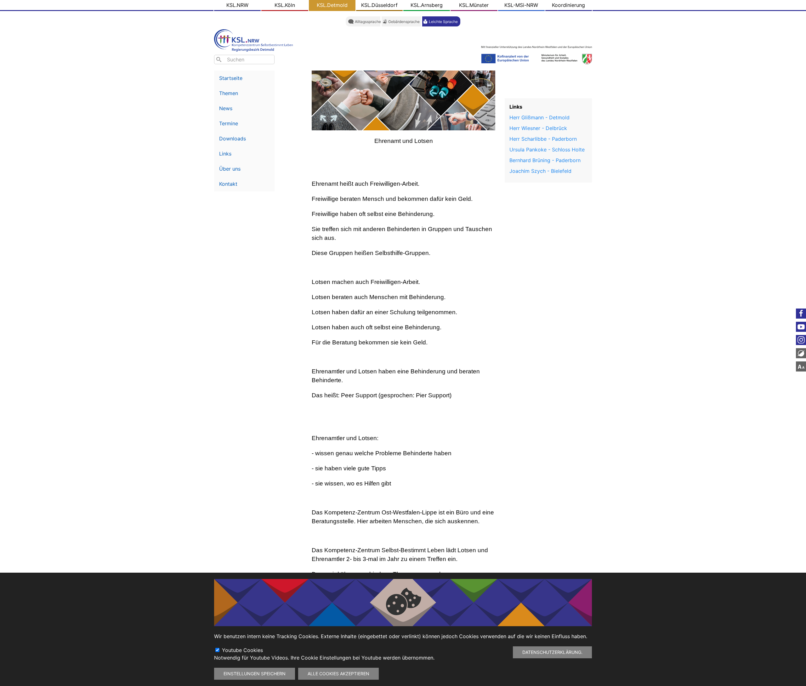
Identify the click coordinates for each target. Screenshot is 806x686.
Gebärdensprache (404, 21)
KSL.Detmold (332, 5)
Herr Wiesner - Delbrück (538, 128)
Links (225, 153)
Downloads (232, 138)
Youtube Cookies (242, 650)
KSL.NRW (237, 5)
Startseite (230, 78)
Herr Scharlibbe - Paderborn (543, 139)
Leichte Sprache (443, 21)
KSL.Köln (285, 5)
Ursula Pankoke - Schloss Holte (547, 149)
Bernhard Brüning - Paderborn (545, 160)
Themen (228, 93)
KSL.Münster (474, 5)
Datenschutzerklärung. (552, 652)
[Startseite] (255, 39)
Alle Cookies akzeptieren (338, 673)
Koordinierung (568, 5)
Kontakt (228, 184)
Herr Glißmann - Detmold (539, 117)
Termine (228, 123)
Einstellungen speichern (255, 673)
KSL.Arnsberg (427, 5)
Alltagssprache (368, 21)
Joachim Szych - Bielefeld (540, 171)
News (225, 108)
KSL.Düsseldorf (379, 5)
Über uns (230, 169)
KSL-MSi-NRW (521, 5)
